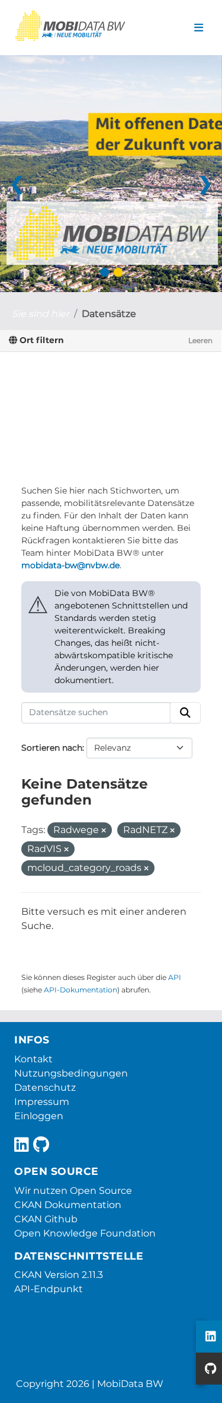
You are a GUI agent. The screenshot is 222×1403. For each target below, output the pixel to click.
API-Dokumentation (80, 989)
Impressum (41, 1101)
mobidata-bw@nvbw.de (70, 565)
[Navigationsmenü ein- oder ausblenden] (198, 28)
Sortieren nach (51, 747)
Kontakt (33, 1059)
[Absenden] (185, 712)
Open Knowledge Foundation (85, 1233)
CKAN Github (46, 1219)
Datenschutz (45, 1087)
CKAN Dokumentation (67, 1204)
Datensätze (109, 313)
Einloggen (38, 1116)
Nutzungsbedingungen (71, 1073)
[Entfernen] (103, 831)
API (174, 977)
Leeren (200, 340)
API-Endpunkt (48, 1289)
